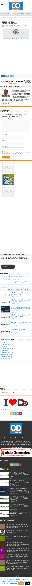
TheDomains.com (6, 354)
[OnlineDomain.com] (16, 6)
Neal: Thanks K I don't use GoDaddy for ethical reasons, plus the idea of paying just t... (17, 568)
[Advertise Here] (16, 14)
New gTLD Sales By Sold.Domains (13, 280)
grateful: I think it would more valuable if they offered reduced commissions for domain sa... (18, 550)
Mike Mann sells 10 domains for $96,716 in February (21, 315)
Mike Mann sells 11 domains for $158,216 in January (21, 323)
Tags (26, 289)
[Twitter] (14, 413)
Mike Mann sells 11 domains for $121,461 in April (21, 293)
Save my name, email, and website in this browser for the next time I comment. (16, 152)
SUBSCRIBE (8, 267)
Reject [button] (27, 583)
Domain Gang (5, 344)
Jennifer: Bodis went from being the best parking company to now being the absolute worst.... (17, 526)
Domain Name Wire (7, 352)
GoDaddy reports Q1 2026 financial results (19, 330)
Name (4, 135)
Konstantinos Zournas (8, 25)
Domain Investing (6, 357)
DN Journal (4, 346)
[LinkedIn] (17, 413)
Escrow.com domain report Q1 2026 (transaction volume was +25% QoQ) (20, 308)
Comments (19, 289)
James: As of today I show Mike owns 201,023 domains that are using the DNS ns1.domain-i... (18, 562)
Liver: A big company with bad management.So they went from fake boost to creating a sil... (17, 544)
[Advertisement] (16, 57)
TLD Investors (5, 359)
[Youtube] (20, 413)
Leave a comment (7, 26)
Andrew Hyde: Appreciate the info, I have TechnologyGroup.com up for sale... (17, 556)
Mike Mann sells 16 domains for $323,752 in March (21, 300)
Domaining (4, 350)
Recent (4, 289)
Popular (10, 289)
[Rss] (11, 413)
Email (4, 140)
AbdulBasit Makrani (7, 348)
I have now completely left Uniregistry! (14, 282)
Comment (5, 119)
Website (4, 146)
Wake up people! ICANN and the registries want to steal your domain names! (15, 277)
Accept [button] (21, 583)
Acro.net (3, 342)
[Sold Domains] (16, 82)
